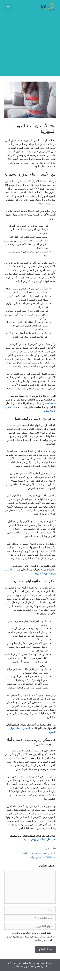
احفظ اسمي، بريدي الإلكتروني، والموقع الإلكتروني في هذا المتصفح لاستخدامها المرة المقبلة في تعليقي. (30, 936)
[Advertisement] (30, 46)
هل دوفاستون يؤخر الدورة (37, 839)
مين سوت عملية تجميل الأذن (37, 853)
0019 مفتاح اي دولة (41, 857)
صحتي (48, 848)
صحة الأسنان (49, 403)
